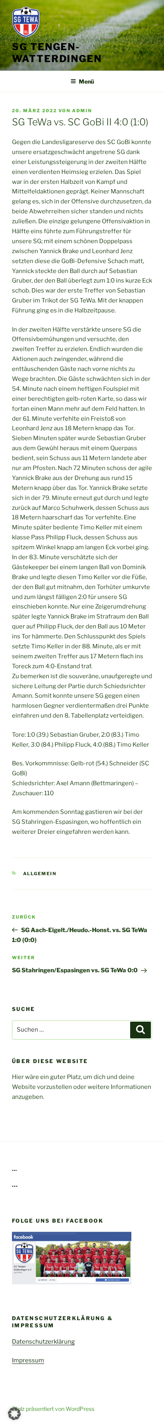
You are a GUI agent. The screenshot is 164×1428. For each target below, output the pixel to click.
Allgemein (40, 873)
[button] (14, 1413)
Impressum (28, 1360)
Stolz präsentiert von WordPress (53, 1408)
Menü (86, 81)
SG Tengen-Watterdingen (57, 52)
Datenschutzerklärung (43, 1341)
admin (82, 110)
